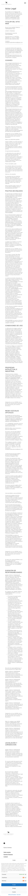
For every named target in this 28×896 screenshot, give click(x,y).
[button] (26, 860)
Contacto (6, 856)
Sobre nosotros (7, 852)
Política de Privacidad (12, 894)
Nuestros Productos (8, 854)
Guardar (14, 892)
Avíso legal (18, 894)
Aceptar (14, 884)
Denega (14, 888)
